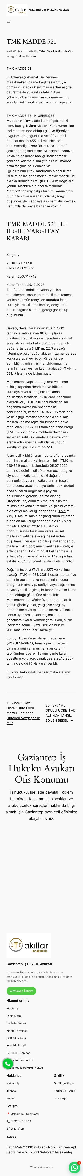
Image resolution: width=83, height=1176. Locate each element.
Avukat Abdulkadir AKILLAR (55, 50)
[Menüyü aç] (9, 21)
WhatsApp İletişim (21, 990)
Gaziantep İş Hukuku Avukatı (49, 9)
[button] (74, 1167)
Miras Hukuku (27, 56)
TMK (62, 511)
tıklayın (18, 677)
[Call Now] (7, 1063)
